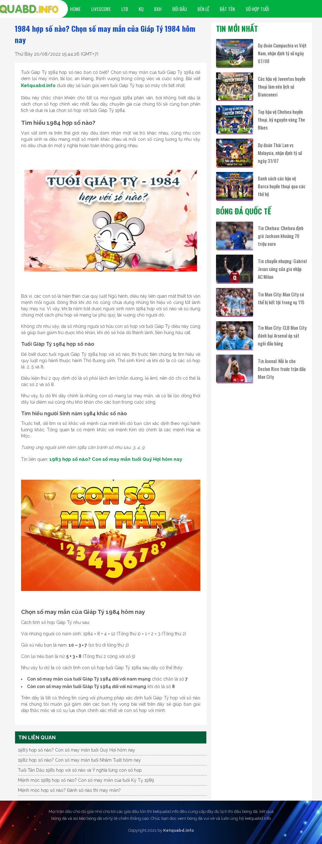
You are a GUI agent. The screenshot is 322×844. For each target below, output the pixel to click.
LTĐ (124, 8)
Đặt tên (227, 8)
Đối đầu (179, 8)
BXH (158, 8)
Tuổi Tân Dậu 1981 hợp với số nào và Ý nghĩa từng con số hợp (80, 770)
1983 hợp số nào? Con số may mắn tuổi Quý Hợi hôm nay (115, 459)
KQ (141, 8)
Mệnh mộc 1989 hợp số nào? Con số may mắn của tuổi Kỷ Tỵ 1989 (86, 780)
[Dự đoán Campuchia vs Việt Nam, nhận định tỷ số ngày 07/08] (234, 53)
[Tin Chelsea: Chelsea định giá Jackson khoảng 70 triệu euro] (234, 236)
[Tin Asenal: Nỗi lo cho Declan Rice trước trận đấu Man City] (234, 369)
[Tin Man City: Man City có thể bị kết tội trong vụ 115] (234, 302)
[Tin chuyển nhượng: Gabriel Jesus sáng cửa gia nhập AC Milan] (234, 269)
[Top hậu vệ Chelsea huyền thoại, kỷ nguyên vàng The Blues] (234, 119)
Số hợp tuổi (257, 8)
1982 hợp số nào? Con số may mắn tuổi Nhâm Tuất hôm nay (79, 760)
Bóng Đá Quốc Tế (243, 211)
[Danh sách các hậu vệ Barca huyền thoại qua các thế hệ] (234, 186)
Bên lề (203, 8)
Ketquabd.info (38, 85)
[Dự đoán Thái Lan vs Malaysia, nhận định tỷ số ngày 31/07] (234, 153)
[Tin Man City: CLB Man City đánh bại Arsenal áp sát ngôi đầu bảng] (234, 335)
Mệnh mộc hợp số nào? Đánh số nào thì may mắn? (69, 790)
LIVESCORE (101, 8)
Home (75, 8)
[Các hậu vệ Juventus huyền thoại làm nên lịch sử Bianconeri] (234, 86)
